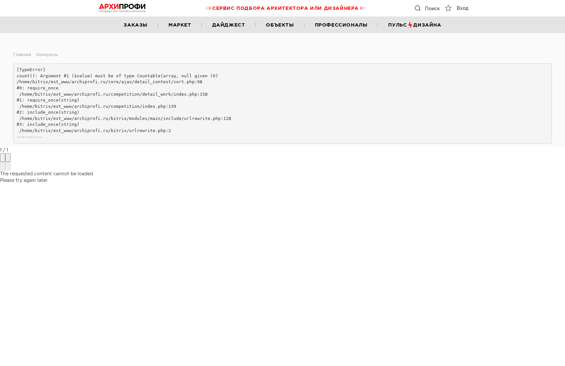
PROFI (122, 8)
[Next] (7, 166)
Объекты (280, 25)
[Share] (2, 157)
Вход (462, 8)
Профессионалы (341, 25)
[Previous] (2, 166)
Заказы (135, 25)
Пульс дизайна (414, 25)
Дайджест (228, 25)
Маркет (179, 25)
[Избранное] (448, 8)
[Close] (7, 157)
